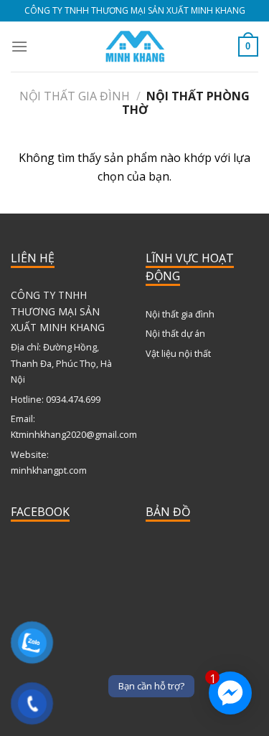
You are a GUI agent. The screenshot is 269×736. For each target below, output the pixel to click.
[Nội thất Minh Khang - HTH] (135, 46)
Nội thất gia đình (74, 96)
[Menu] (19, 46)
